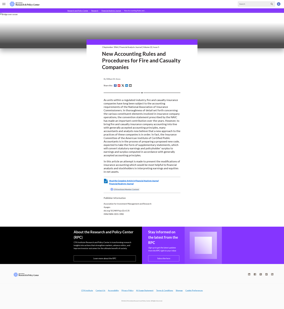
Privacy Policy (127, 290)
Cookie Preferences (194, 290)
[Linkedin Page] (249, 274)
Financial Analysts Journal (111, 11)
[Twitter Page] (261, 274)
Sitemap (179, 290)
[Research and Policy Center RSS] (272, 274)
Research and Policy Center (77, 11)
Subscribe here (163, 258)
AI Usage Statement (144, 290)
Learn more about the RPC (104, 258)
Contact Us (100, 290)
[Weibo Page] (266, 274)
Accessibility (113, 290)
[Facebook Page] (255, 274)
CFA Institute (87, 290)
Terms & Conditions (164, 290)
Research (94, 11)
